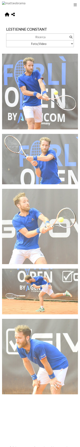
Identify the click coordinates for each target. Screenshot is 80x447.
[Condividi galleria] (13, 14)
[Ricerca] (71, 36)
